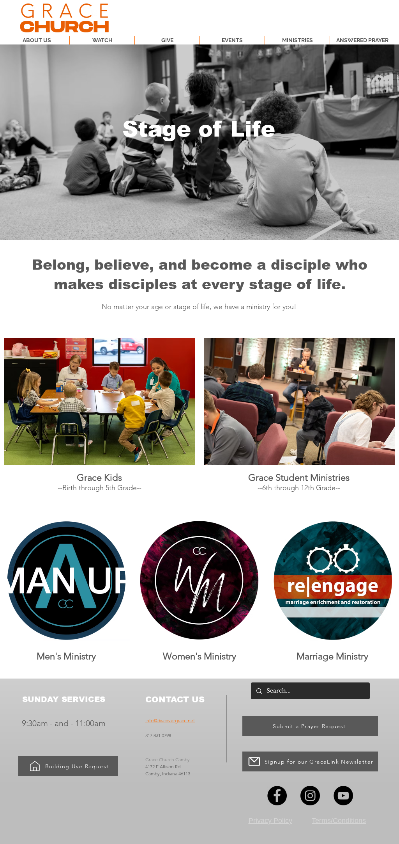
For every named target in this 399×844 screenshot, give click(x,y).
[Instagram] (310, 795)
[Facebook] (277, 795)
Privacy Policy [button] (270, 820)
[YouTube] (343, 795)
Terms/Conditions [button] (339, 820)
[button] (297, 40)
